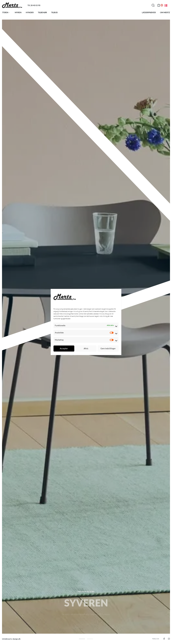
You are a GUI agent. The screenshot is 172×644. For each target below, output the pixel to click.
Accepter (64, 348)
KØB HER (86, 620)
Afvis (86, 348)
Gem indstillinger (108, 348)
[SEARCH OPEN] (153, 5)
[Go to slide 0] (82, 639)
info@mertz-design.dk (11, 639)
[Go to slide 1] (90, 639)
